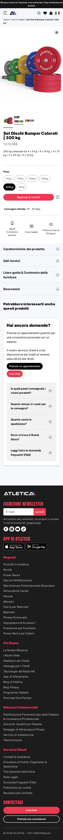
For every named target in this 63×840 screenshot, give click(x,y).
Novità (7, 569)
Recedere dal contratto (18, 793)
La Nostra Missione (15, 650)
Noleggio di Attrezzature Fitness (23, 729)
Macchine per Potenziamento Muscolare (29, 585)
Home (6, 19)
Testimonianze (12, 740)
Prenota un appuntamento (24, 366)
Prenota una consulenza (31, 818)
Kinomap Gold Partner (17, 698)
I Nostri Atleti (11, 655)
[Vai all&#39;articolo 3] (29, 121)
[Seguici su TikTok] (23, 529)
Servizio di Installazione (18, 735)
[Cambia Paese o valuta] (57, 13)
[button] (45, 13)
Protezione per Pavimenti (19, 628)
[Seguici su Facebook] (5, 529)
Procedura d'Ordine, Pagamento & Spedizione (25, 764)
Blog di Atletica (13, 682)
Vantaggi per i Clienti (16, 666)
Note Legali (10, 777)
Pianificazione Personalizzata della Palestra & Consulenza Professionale (31, 717)
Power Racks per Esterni (18, 633)
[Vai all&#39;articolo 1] (8, 121)
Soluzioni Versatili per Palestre (22, 724)
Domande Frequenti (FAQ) (19, 782)
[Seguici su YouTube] (17, 529)
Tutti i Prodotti (18, 19)
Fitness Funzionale (15, 617)
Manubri (8, 601)
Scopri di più (34, 522)
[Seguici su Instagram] (11, 529)
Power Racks (11, 575)
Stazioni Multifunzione (17, 580)
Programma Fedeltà (15, 692)
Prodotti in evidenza (16, 564)
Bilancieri (9, 612)
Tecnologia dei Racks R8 (19, 671)
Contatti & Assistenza (16, 757)
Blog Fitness (11, 687)
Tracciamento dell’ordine (19, 771)
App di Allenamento (15, 676)
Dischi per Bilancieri (16, 606)
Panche (8, 596)
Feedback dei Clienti (16, 660)
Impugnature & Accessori (19, 622)
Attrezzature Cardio (16, 591)
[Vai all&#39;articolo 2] (19, 121)
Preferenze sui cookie (17, 787)
